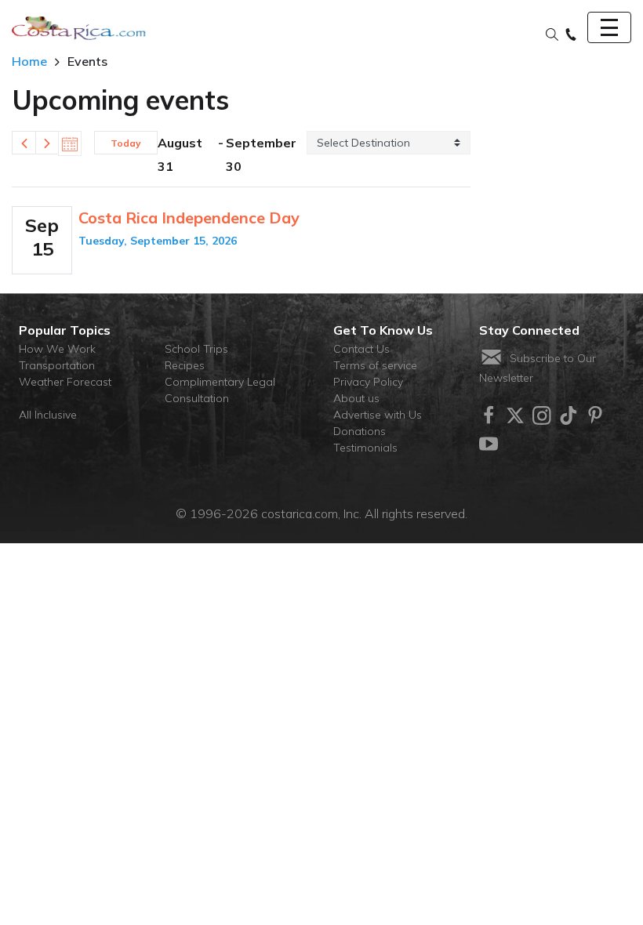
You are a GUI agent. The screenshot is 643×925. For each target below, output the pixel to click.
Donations (359, 431)
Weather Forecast (65, 382)
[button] (552, 35)
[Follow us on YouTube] (488, 444)
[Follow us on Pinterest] (595, 415)
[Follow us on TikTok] (568, 415)
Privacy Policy (368, 382)
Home (29, 61)
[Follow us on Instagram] (541, 415)
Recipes (185, 365)
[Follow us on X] (515, 415)
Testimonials (365, 448)
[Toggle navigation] (609, 27)
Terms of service (375, 365)
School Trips (196, 349)
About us (356, 398)
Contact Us (361, 349)
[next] (47, 142)
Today (126, 143)
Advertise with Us (377, 415)
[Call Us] (570, 35)
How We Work (57, 349)
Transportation (57, 365)
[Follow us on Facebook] (488, 415)
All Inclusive (48, 415)
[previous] (23, 142)
